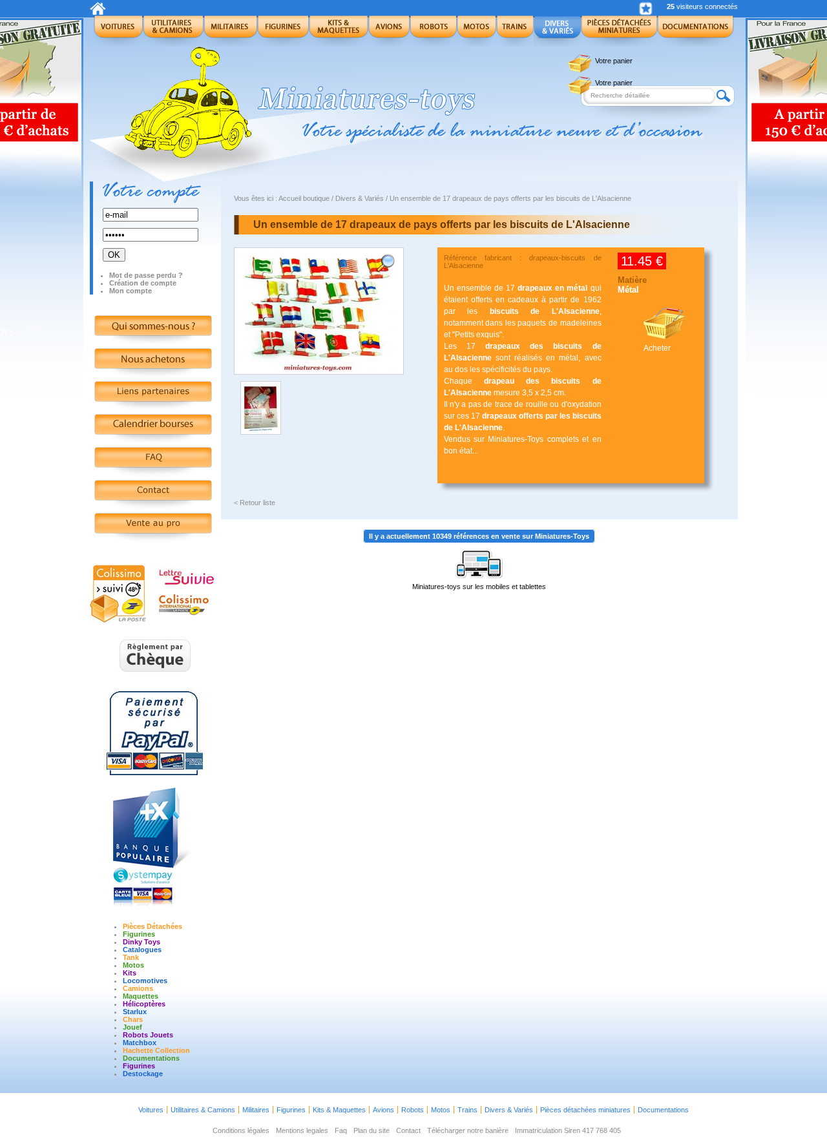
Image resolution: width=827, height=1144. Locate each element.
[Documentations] (695, 31)
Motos (440, 1110)
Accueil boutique (304, 198)
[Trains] (515, 31)
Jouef (132, 1027)
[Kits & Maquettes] (338, 31)
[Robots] (433, 31)
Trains (467, 1110)
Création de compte (142, 283)
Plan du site (371, 1130)
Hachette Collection (156, 1050)
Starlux (135, 1011)
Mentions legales (302, 1130)
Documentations (663, 1110)
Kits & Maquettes (339, 1110)
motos (133, 965)
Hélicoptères (144, 1004)
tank (131, 957)
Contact (408, 1130)
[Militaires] (230, 31)
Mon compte (130, 291)
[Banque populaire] (155, 906)
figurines (139, 1066)
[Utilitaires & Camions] (173, 31)
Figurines (139, 934)
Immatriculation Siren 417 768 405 (568, 1130)
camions (138, 988)
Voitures (150, 1110)
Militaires (255, 1110)
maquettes (140, 996)
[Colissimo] (118, 621)
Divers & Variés (359, 198)
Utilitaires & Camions (203, 1110)
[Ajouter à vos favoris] (646, 9)
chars (133, 1019)
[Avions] (389, 31)
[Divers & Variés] (557, 31)
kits (129, 973)
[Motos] (476, 31)
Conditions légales (241, 1130)
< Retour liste (254, 502)
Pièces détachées (152, 926)
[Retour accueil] (98, 12)
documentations (151, 1058)
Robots (412, 1110)
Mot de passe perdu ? (146, 275)
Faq (341, 1130)
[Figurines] (283, 31)
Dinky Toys (141, 942)
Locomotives (145, 980)
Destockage (143, 1073)
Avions (383, 1110)
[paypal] (155, 777)
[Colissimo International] (185, 613)
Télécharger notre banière (467, 1130)
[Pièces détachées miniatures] (619, 31)
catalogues (142, 949)
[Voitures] (118, 31)
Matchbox (139, 1042)
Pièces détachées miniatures (585, 1110)
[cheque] (155, 679)
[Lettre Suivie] (186, 582)
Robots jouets (148, 1035)
